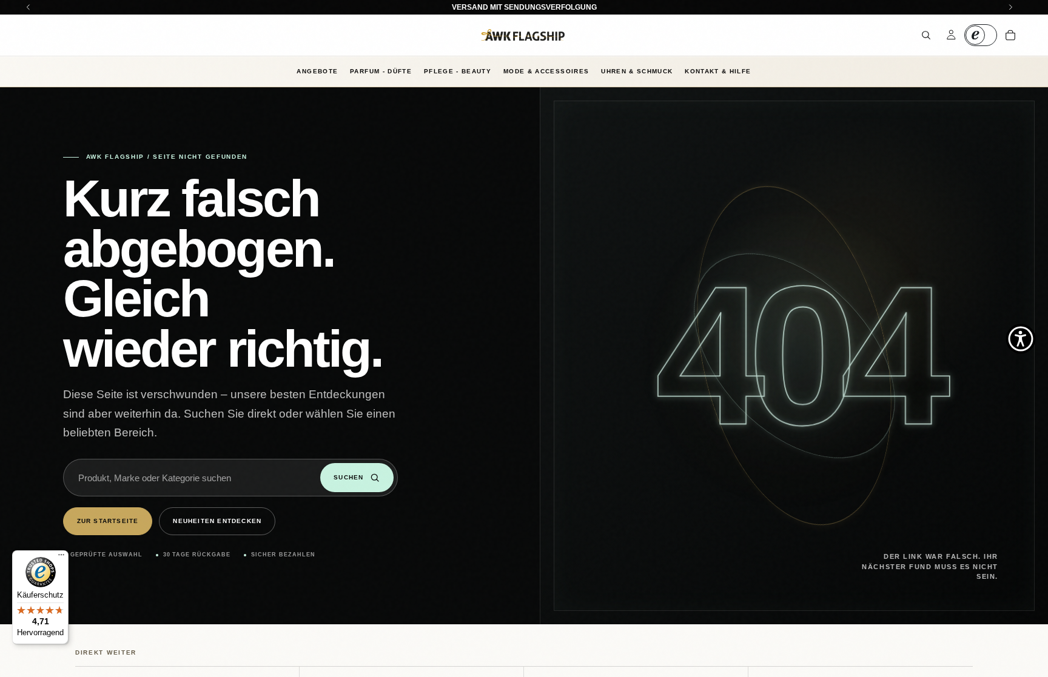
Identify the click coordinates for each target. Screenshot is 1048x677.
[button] (1021, 339)
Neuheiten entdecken (217, 521)
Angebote (317, 71)
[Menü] (61, 557)
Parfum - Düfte (381, 71)
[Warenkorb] (1010, 35)
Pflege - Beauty (457, 71)
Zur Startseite (108, 521)
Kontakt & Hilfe (718, 71)
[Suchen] (926, 35)
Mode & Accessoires (546, 71)
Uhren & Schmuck (637, 71)
